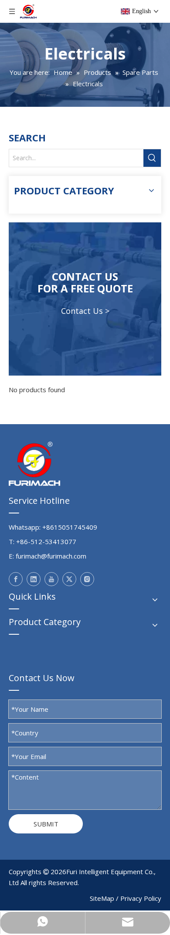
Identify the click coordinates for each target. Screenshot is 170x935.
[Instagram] (87, 579)
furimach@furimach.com (51, 556)
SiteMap (102, 898)
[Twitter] (69, 579)
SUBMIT (46, 823)
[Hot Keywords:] (152, 158)
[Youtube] (51, 579)
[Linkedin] (34, 579)
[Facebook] (16, 579)
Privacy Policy (140, 898)
